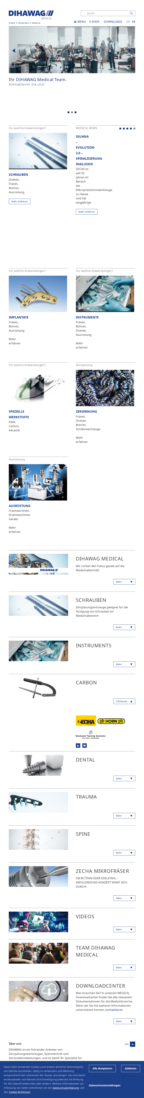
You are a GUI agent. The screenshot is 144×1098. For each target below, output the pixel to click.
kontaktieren (114, 1010)
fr (133, 22)
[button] (14, 51)
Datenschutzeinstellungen (104, 1085)
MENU (81, 22)
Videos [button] (85, 916)
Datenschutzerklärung (66, 1087)
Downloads (113, 22)
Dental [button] (85, 759)
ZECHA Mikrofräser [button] (102, 871)
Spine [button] (83, 834)
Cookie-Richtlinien (19, 1092)
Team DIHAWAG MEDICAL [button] (95, 951)
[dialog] (72, 1079)
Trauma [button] (86, 796)
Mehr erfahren (19, 201)
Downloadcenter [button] (100, 985)
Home (12, 22)
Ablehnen (130, 1068)
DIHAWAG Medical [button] (100, 558)
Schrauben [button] (91, 600)
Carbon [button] (86, 682)
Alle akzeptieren (102, 1068)
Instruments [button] (94, 645)
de (128, 22)
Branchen (23, 22)
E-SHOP (94, 22)
